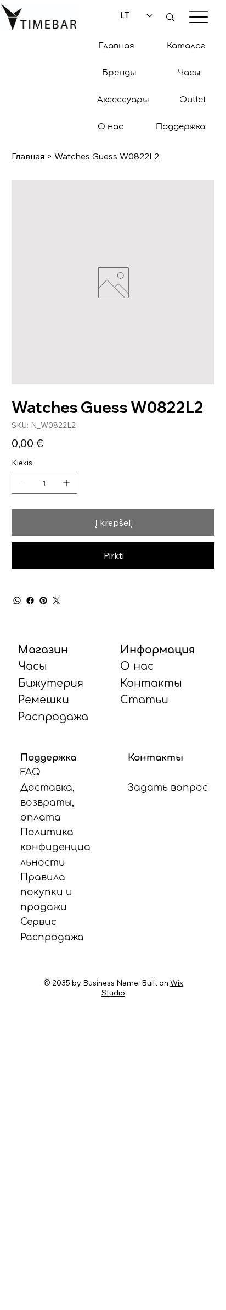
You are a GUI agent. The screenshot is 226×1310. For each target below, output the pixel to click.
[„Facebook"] (30, 600)
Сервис (38, 922)
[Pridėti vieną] (66, 483)
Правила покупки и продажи (46, 892)
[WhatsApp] (17, 600)
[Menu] (198, 16)
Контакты (151, 683)
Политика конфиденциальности (55, 847)
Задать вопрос (168, 788)
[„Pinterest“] (43, 600)
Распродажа (52, 937)
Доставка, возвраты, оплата (47, 803)
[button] (119, 73)
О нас (137, 666)
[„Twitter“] (56, 600)
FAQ (30, 772)
